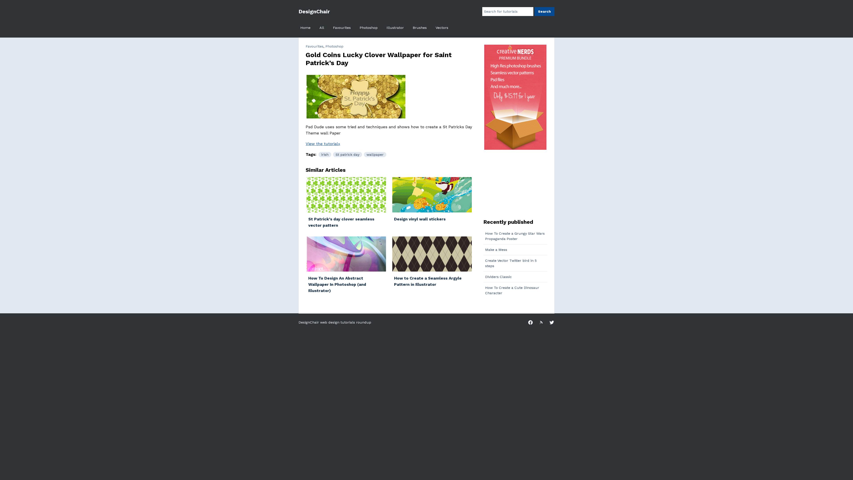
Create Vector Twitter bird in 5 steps (511, 263)
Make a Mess (496, 250)
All (321, 28)
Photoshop (369, 28)
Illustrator (395, 28)
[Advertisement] (511, 184)
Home (305, 28)
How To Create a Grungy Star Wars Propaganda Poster (515, 236)
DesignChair (314, 11)
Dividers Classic (498, 277)
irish (325, 154)
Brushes (420, 28)
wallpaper (375, 154)
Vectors (442, 28)
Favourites (342, 28)
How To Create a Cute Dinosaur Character (512, 290)
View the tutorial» (323, 143)
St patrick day (347, 154)
